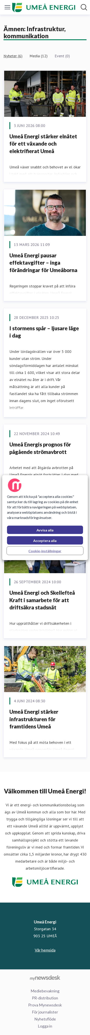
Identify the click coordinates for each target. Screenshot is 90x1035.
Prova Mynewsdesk (45, 1004)
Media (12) (38, 55)
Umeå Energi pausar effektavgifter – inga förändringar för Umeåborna (43, 262)
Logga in (45, 1026)
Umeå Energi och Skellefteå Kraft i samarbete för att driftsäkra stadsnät (42, 600)
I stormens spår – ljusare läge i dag (44, 332)
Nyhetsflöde (45, 1019)
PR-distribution (45, 997)
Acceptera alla (45, 540)
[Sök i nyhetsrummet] (83, 7)
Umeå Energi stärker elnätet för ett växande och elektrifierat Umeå (43, 143)
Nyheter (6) (12, 55)
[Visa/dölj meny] (7, 7)
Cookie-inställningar (44, 551)
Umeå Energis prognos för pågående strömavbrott (40, 448)
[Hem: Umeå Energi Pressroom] (43, 7)
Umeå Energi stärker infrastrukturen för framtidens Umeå (33, 719)
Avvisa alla (45, 530)
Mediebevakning (45, 990)
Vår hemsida (45, 950)
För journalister (45, 1012)
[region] (45, 517)
